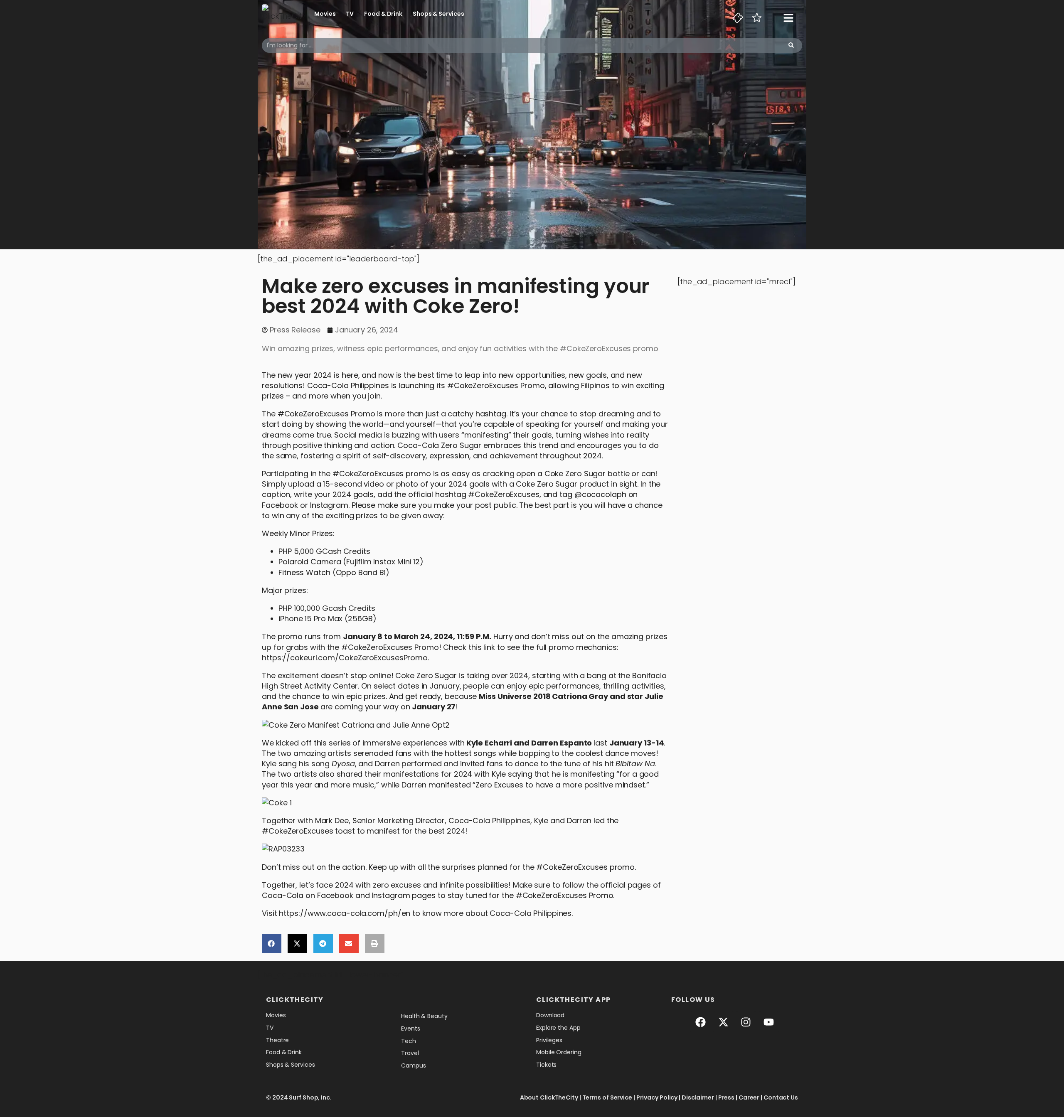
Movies (324, 14)
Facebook (335, 895)
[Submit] (791, 45)
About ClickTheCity (549, 1097)
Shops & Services (438, 14)
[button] (271, 943)
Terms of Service (607, 1097)
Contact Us (781, 1097)
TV (350, 14)
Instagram (391, 895)
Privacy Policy (657, 1097)
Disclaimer (698, 1097)
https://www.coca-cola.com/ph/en (344, 913)
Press (726, 1097)
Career (749, 1097)
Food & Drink (383, 14)
